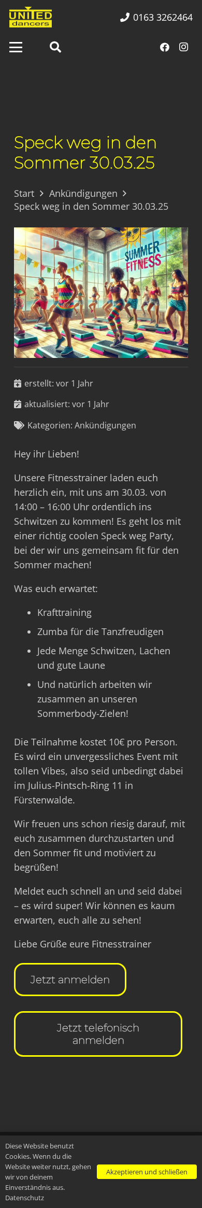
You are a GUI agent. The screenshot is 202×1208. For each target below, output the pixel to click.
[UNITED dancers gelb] (30, 17)
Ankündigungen (105, 425)
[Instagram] (183, 47)
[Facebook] (164, 47)
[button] (16, 47)
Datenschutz (24, 1197)
